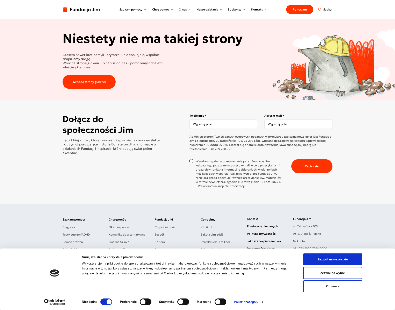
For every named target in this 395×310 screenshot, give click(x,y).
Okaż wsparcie (119, 227)
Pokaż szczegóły (246, 302)
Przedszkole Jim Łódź (216, 242)
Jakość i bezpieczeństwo (264, 241)
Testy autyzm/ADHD (76, 234)
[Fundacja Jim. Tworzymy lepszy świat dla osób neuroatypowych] (81, 9)
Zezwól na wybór (332, 273)
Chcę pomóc (160, 9)
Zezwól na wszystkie (333, 259)
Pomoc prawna (73, 242)
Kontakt (257, 9)
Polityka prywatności (261, 234)
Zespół (159, 234)
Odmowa (332, 286)
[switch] (145, 301)
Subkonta (235, 9)
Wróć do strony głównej (89, 82)
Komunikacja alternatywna (127, 234)
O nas (183, 9)
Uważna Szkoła (119, 242)
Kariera (160, 242)
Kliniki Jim (208, 227)
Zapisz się (311, 166)
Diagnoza (69, 227)
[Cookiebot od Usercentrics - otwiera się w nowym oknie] (55, 302)
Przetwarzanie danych (262, 226)
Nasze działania (207, 9)
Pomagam (300, 9)
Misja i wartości (165, 227)
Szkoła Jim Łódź (212, 234)
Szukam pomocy (130, 9)
